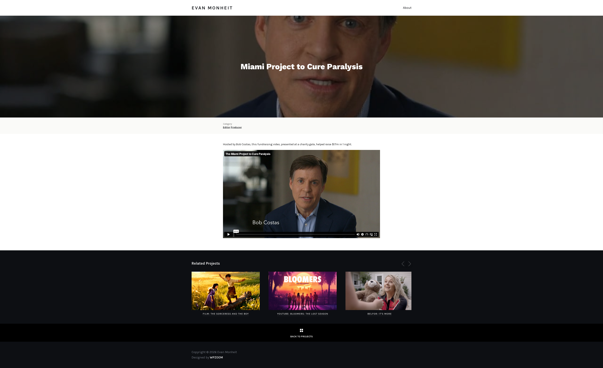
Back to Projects (301, 336)
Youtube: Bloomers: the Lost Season (302, 313)
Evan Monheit (212, 8)
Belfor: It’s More (379, 313)
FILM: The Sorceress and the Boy (226, 313)
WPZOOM (216, 357)
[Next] (409, 263)
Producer (236, 127)
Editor (226, 127)
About (407, 8)
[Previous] (403, 263)
